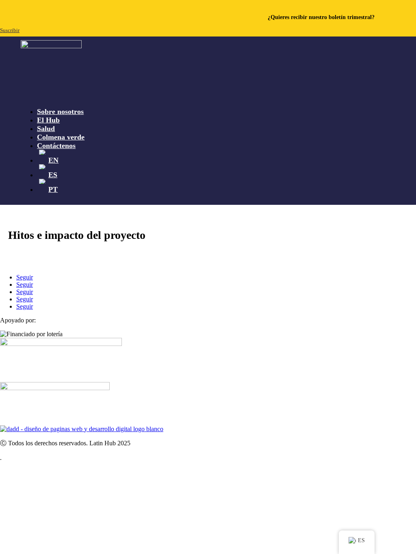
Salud (46, 129)
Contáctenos (56, 146)
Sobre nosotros (60, 111)
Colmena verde (60, 137)
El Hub (48, 120)
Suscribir (10, 30)
